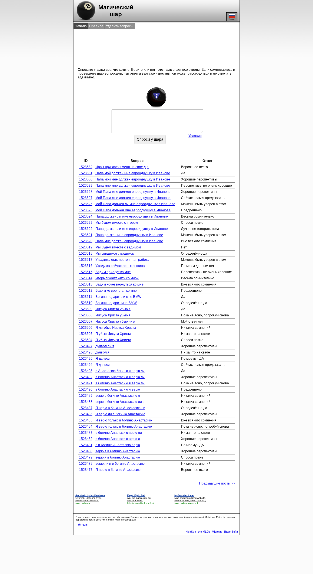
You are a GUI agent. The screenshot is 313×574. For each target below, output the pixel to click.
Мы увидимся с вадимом (115, 253)
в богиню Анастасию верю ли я (120, 432)
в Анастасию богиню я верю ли (120, 371)
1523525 (85, 210)
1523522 (85, 229)
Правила (96, 26)
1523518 (85, 253)
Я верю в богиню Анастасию (118, 470)
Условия (195, 136)
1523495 (85, 358)
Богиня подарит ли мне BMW (118, 297)
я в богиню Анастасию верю (117, 445)
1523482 (85, 439)
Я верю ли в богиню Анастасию (120, 414)
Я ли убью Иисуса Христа (115, 327)
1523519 (85, 247)
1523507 (85, 321)
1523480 (85, 451)
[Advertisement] (152, 46)
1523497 (85, 346)
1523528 (85, 191)
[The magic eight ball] (85, 20)
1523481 (85, 445)
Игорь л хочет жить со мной (117, 278)
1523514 (85, 278)
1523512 (85, 290)
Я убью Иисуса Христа (113, 334)
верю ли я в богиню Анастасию (120, 463)
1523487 (85, 408)
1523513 (85, 284)
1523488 (85, 402)
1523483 (85, 432)
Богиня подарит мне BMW (116, 303)
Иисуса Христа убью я (113, 309)
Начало (81, 26)
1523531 (85, 173)
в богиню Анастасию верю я (117, 439)
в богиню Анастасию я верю (117, 389)
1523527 (85, 198)
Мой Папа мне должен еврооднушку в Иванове (133, 191)
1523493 (85, 371)
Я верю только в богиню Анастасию (123, 420)
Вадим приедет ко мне (113, 272)
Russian (232, 19)
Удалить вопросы (119, 26)
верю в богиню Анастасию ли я (120, 402)
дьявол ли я (104, 346)
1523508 (85, 315)
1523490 (85, 389)
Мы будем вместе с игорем (116, 222)
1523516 (85, 266)
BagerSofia (231, 531)
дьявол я (102, 352)
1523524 (85, 216)
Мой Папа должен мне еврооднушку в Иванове (133, 210)
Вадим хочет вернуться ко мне (119, 284)
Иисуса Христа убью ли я (115, 321)
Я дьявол (102, 358)
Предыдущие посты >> (217, 483)
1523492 (85, 377)
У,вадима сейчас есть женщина (120, 266)
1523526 (85, 204)
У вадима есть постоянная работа (122, 259)
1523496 (85, 352)
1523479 (85, 457)
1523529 (85, 185)
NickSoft (190, 531)
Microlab (217, 531)
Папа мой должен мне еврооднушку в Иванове (132, 173)
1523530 (85, 179)
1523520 (85, 241)
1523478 (85, 463)
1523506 (85, 327)
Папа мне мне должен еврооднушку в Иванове (132, 185)
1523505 (85, 334)
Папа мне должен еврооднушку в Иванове (129, 241)
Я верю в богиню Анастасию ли (120, 408)
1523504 (85, 340)
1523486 (85, 414)
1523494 (85, 364)
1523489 (85, 395)
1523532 (85, 167)
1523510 (85, 303)
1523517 (85, 259)
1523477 (85, 470)
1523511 (85, 297)
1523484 (85, 426)
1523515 (85, 272)
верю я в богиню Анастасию (117, 451)
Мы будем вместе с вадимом (118, 247)
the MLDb (204, 531)
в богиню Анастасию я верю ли (120, 377)
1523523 (85, 222)
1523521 (85, 235)
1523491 (85, 383)
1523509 (85, 309)
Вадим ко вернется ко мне (116, 290)
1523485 (85, 420)
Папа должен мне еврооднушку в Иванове (129, 235)
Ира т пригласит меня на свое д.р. (122, 167)
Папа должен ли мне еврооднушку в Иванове (131, 216)
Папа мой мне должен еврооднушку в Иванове (132, 179)
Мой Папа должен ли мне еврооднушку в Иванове (135, 204)
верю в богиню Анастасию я (117, 395)
